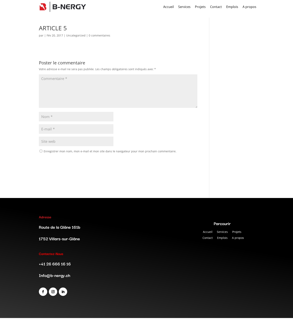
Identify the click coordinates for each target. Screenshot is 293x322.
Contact (208, 237)
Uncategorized (76, 35)
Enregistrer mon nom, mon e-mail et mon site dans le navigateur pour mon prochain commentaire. (110, 151)
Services (222, 231)
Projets (236, 231)
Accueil (207, 231)
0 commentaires (99, 35)
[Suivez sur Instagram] (53, 292)
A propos (238, 237)
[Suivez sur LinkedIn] (63, 292)
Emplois (222, 237)
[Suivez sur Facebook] (43, 292)
